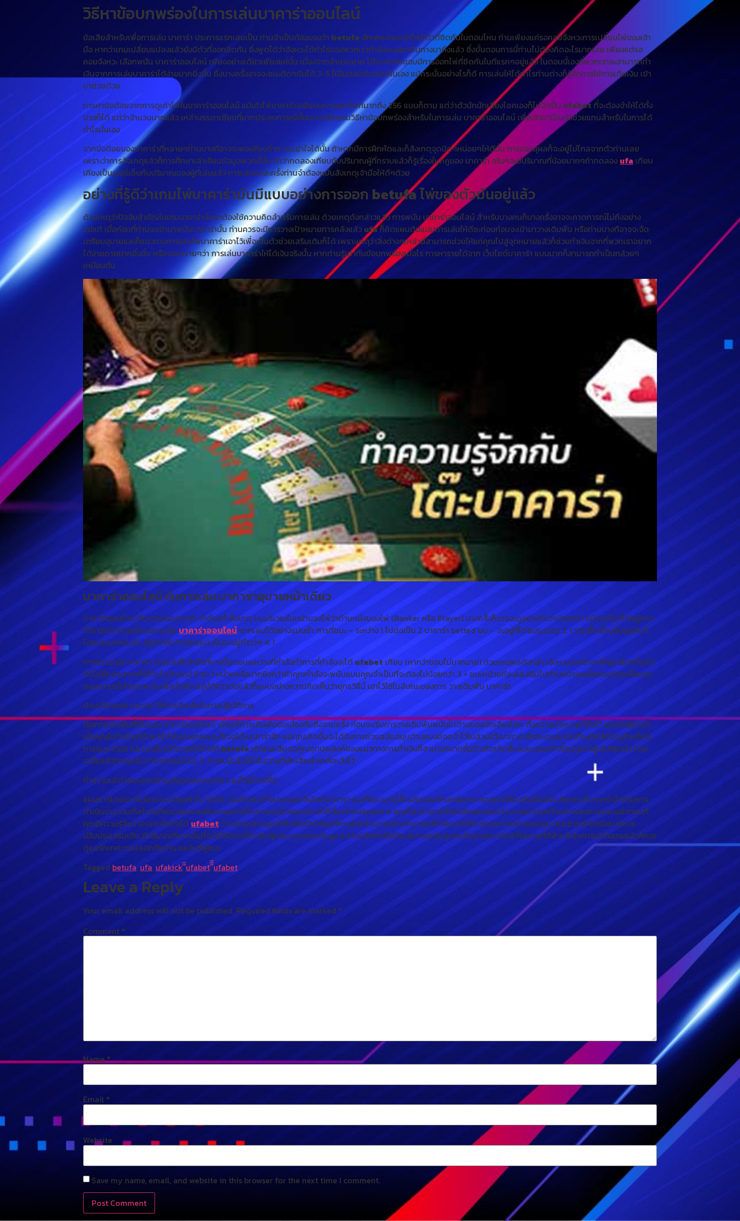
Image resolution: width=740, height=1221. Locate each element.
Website (97, 1140)
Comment (104, 931)
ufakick (169, 867)
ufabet (205, 823)
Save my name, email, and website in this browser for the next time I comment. (236, 1180)
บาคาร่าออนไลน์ (208, 630)
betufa (124, 867)
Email (96, 1099)
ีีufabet (198, 867)
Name (97, 1059)
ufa (626, 161)
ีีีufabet (225, 867)
